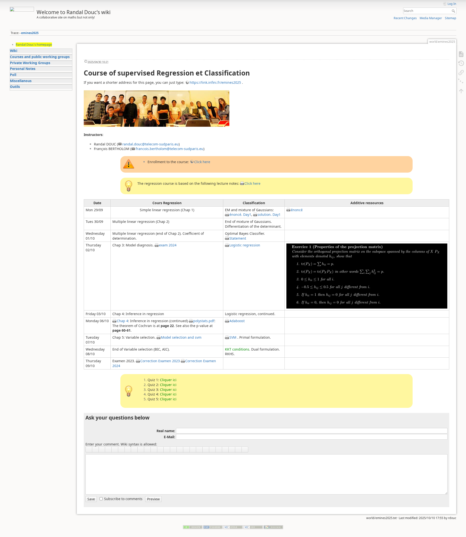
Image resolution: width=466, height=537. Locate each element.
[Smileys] (173, 450)
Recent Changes (405, 18)
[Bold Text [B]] (88, 450)
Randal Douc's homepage (34, 44)
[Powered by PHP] (213, 527)
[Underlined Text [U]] (102, 450)
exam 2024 (167, 245)
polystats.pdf (203, 321)
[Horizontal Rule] (167, 450)
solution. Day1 (269, 214)
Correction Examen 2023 (160, 361)
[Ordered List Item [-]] (154, 450)
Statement (237, 238)
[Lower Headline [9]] (128, 450)
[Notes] (245, 450)
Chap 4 (122, 321)
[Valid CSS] (253, 527)
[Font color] (206, 450)
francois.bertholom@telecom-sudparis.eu (169, 148)
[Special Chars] (180, 450)
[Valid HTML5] (233, 527)
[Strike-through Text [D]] (115, 450)
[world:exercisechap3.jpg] (366, 275)
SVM (232, 337)
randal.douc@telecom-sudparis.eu (150, 144)
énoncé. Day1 (240, 214)
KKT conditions (237, 349)
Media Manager (431, 18)
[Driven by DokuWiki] (273, 527)
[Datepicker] (193, 450)
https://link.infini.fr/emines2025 (215, 82)
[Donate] (192, 527)
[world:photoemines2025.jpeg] (156, 108)
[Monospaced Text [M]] (108, 450)
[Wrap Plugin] (225, 450)
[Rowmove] (186, 450)
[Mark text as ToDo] (199, 450)
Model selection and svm (181, 337)
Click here (202, 161)
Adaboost (237, 321)
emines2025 (30, 33)
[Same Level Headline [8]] (121, 450)
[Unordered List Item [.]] (160, 450)
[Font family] (212, 450)
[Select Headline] (141, 450)
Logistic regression (244, 245)
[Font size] (238, 450)
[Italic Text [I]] (95, 450)
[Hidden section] (219, 450)
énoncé (297, 210)
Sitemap (450, 18)
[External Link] (147, 450)
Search (454, 11)
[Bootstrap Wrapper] (232, 450)
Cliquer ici (168, 380)
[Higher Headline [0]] (134, 450)
